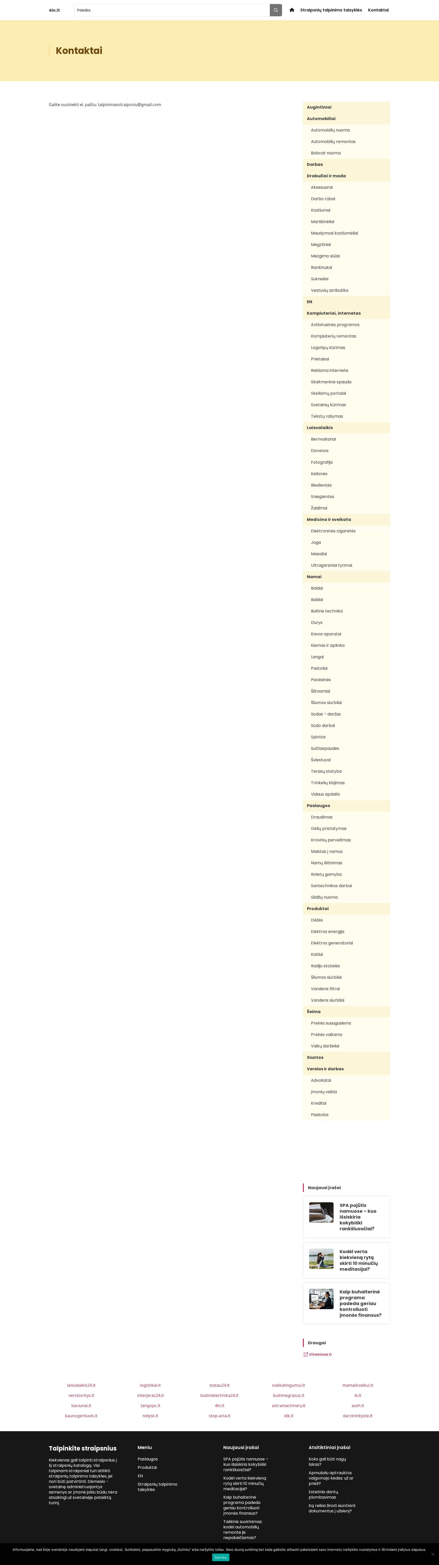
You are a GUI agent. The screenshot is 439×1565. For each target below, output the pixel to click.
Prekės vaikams (326, 1034)
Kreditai (318, 1103)
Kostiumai (320, 210)
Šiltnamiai (320, 691)
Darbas (315, 164)
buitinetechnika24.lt (219, 1395)
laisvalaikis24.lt (81, 1385)
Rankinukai (321, 267)
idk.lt (288, 1415)
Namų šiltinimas (326, 863)
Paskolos (319, 1115)
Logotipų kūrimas (328, 347)
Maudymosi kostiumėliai (334, 233)
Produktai (318, 909)
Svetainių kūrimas (328, 405)
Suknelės (319, 279)
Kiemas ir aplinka (327, 645)
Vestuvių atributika (329, 290)
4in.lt (219, 1405)
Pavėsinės (321, 680)
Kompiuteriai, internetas (334, 313)
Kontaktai (378, 10)
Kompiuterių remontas (333, 336)
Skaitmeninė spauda (331, 382)
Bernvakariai (323, 439)
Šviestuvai (321, 760)
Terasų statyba (326, 771)
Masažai (319, 554)
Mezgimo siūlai (325, 256)
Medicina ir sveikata (329, 519)
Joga (316, 542)
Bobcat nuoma (326, 153)
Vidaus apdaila (325, 794)
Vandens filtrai (325, 989)
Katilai (317, 954)
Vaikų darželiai (325, 1046)
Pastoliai (319, 668)
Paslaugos (318, 806)
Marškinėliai (322, 222)
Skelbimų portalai (328, 393)
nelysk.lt (150, 1415)
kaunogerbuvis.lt (81, 1415)
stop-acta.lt (219, 1415)
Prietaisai (320, 359)
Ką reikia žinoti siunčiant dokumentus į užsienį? (332, 1508)
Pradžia (292, 10)
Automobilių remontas (333, 141)
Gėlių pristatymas (329, 828)
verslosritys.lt (81, 1395)
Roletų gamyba (326, 874)
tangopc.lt (150, 1405)
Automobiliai (321, 119)
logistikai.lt (150, 1385)
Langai (317, 657)
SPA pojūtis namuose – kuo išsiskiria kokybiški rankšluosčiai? (358, 1217)
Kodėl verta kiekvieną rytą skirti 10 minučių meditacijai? (359, 1260)
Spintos (318, 737)
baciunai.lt (81, 1405)
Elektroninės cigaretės (333, 531)
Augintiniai (319, 107)
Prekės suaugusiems (331, 1023)
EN (309, 302)
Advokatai (321, 1080)
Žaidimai (319, 508)
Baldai (317, 588)
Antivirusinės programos (335, 325)
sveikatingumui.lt (288, 1385)
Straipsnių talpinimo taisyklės (331, 10)
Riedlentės (321, 485)
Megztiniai (321, 244)
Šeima (314, 1012)
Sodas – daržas (326, 714)
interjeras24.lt (150, 1395)
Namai (314, 577)
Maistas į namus (327, 851)
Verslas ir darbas (325, 1069)
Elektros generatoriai (332, 943)
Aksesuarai (322, 187)
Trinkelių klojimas (328, 783)
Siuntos (315, 1057)
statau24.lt (219, 1385)
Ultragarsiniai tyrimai (331, 565)
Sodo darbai (323, 725)
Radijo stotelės (325, 966)
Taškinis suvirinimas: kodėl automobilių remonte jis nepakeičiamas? (242, 1530)
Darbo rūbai (323, 199)
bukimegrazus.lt (288, 1395)
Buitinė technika (327, 611)
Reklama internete (329, 370)
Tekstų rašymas (327, 416)
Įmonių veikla (324, 1092)
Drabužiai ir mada (326, 176)
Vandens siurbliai (327, 1000)
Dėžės (317, 920)
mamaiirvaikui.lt (357, 1385)
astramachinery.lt (288, 1405)
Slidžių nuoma (324, 897)
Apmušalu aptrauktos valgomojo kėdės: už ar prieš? (331, 1478)
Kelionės (319, 474)
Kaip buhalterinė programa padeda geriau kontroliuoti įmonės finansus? (361, 1303)
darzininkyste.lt (357, 1415)
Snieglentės (322, 497)
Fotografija (322, 462)
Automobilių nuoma (330, 130)
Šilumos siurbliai (326, 703)
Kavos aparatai (326, 634)
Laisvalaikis (320, 428)
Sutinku (221, 1557)
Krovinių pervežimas (331, 840)
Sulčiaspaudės (325, 748)
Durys (316, 622)
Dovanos (319, 451)
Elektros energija (327, 931)
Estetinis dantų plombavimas (323, 1494)
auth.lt (358, 1405)
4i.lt (357, 1395)
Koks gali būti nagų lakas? (327, 1461)
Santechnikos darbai (331, 886)
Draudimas (322, 817)
